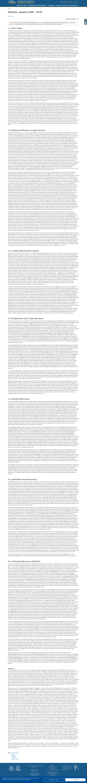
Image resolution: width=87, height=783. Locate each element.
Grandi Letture (21, 5)
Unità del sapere (15, 759)
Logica (12, 754)
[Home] (21, 2)
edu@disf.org (37, 773)
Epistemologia (14, 753)
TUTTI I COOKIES (75, 779)
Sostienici (64, 2)
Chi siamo (76, 2)
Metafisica (13, 756)
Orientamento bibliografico (37, 5)
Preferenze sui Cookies (54, 779)
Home (9, 9)
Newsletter (70, 2)
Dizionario (51, 5)
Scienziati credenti (61, 5)
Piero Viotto (11, 16)
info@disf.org (32, 773)
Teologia (13, 757)
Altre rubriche (73, 5)
